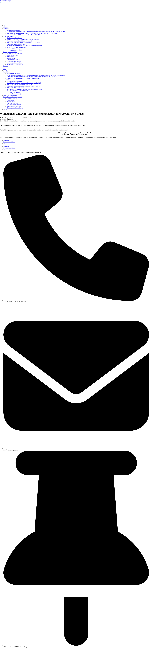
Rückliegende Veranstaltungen (15, 64)
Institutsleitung (11, 58)
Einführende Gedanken (13, 30)
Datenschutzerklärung (9, 142)
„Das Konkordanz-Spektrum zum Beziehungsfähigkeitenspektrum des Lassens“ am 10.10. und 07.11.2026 (36, 31)
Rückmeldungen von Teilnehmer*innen (17, 47)
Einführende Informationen (14, 38)
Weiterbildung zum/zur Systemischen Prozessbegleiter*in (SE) (24, 39)
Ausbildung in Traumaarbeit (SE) (16, 44)
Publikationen (10, 56)
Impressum (6, 140)
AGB (4, 143)
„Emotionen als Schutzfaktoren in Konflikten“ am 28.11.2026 (23, 34)
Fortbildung (6, 28)
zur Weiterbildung (15, 49)
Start (4, 25)
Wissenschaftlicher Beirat (14, 61)
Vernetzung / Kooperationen (14, 63)
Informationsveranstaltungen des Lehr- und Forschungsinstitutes (24, 45)
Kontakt (5, 66)
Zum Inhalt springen (5, 0)
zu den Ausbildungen (16, 50)
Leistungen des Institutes (10, 52)
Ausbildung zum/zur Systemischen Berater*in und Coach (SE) (24, 42)
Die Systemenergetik (12, 55)
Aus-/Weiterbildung (8, 36)
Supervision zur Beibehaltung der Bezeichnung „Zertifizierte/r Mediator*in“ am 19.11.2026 (32, 33)
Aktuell (5, 27)
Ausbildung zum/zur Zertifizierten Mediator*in (19, 41)
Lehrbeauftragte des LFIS (14, 59)
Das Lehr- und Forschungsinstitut (12, 53)
